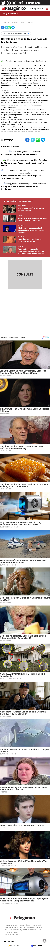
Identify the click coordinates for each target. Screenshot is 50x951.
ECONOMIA (21, 225)
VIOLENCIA (21, 236)
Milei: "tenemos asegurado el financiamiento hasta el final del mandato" (31, 230)
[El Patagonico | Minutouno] (21, 4)
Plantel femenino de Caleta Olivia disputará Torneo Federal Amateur (21, 176)
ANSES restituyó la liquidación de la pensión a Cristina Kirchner (32, 219)
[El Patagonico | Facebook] (9, 4)
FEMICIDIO (21, 246)
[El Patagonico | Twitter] (3, 4)
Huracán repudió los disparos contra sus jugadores (29, 240)
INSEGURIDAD (22, 206)
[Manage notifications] (44, 941)
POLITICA (20, 216)
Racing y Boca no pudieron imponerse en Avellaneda (19, 187)
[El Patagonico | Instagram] (14, 4)
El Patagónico (5, 22)
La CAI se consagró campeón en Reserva (19, 154)
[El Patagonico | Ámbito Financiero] (33, 4)
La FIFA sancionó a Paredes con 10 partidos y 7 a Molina (22, 164)
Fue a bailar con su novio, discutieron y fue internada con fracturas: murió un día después (31, 251)
